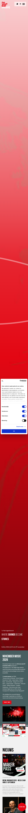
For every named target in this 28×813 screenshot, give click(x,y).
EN (20, 4)
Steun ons (22, 807)
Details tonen (19, 426)
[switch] (24, 411)
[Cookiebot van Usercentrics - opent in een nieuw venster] (20, 381)
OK (14, 431)
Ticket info (7, 702)
